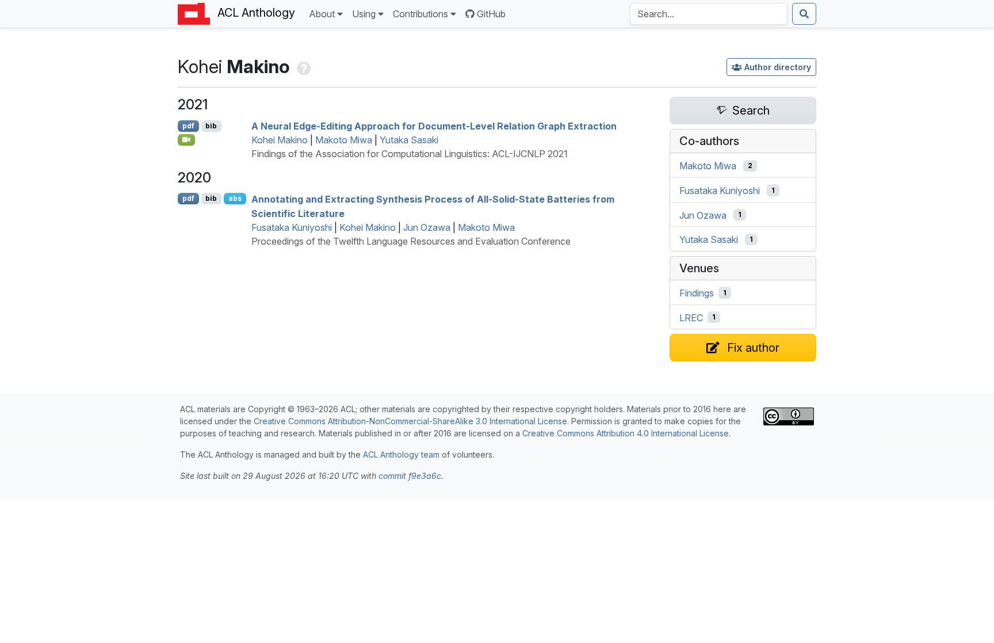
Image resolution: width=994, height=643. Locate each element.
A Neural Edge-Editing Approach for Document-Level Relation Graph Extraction (434, 126)
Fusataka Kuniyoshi (291, 227)
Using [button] (364, 14)
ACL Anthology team (401, 454)
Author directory (777, 67)
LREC (691, 317)
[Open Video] (186, 140)
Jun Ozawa (426, 227)
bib (211, 125)
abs (235, 198)
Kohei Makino (279, 140)
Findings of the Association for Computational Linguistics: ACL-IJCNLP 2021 (409, 153)
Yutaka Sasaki (409, 140)
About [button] (322, 14)
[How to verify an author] (303, 66)
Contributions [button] (420, 14)
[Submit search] (804, 14)
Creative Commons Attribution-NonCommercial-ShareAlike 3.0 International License (410, 421)
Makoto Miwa (343, 140)
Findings (696, 293)
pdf (188, 125)
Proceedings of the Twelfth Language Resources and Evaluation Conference (411, 241)
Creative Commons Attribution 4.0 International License (625, 433)
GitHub (491, 14)
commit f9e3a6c (410, 476)
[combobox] (708, 14)
